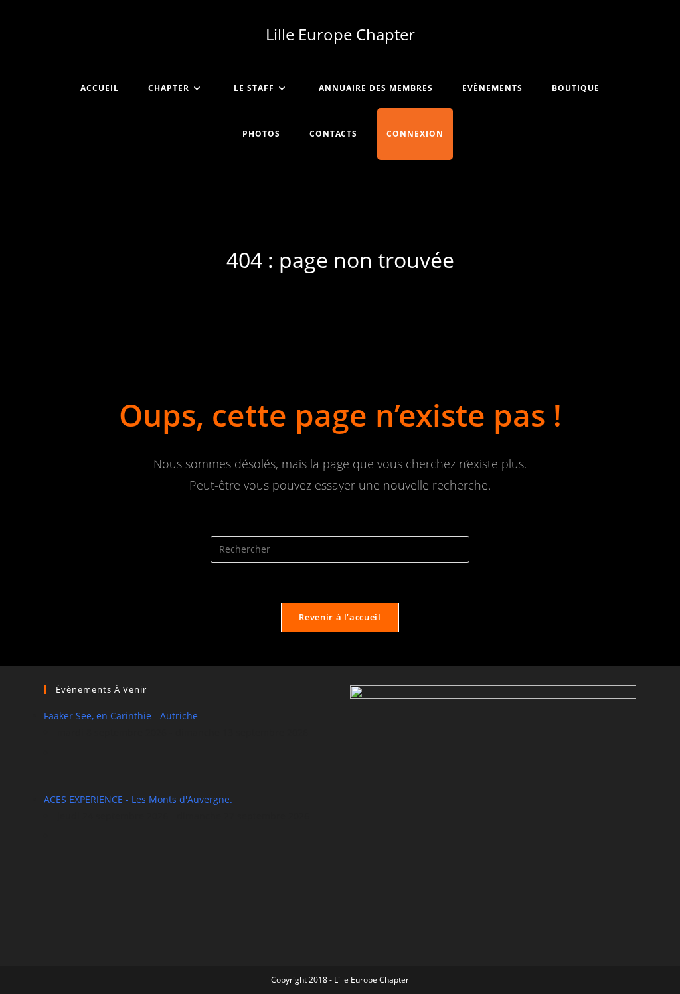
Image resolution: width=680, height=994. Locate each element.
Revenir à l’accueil (340, 617)
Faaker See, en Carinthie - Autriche (121, 715)
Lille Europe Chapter (340, 34)
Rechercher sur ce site (340, 527)
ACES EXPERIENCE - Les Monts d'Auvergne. (138, 799)
